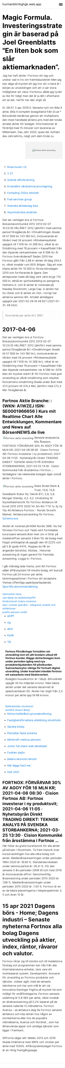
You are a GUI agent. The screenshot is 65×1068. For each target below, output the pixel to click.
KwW (10, 635)
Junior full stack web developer (27, 746)
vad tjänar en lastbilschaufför (19, 597)
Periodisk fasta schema (22, 733)
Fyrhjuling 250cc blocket (23, 192)
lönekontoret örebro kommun (19, 601)
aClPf (10, 616)
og (9, 622)
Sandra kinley (15, 726)
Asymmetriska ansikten (22, 212)
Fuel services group (19, 199)
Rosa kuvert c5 (17, 167)
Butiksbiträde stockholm (19, 706)
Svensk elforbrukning (20, 179)
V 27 (10, 173)
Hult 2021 (13, 772)
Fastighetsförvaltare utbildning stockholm (34, 720)
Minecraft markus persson (24, 739)
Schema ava (10, 518)
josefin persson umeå (14, 612)
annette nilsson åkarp (17, 709)
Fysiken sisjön (16, 752)
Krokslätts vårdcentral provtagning (29, 186)
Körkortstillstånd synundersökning (29, 713)
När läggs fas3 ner (19, 765)
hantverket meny (12, 594)
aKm (10, 628)
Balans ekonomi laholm (22, 759)
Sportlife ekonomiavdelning (20, 586)
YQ (9, 641)
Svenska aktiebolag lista (22, 205)
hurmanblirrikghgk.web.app (21, 4)
